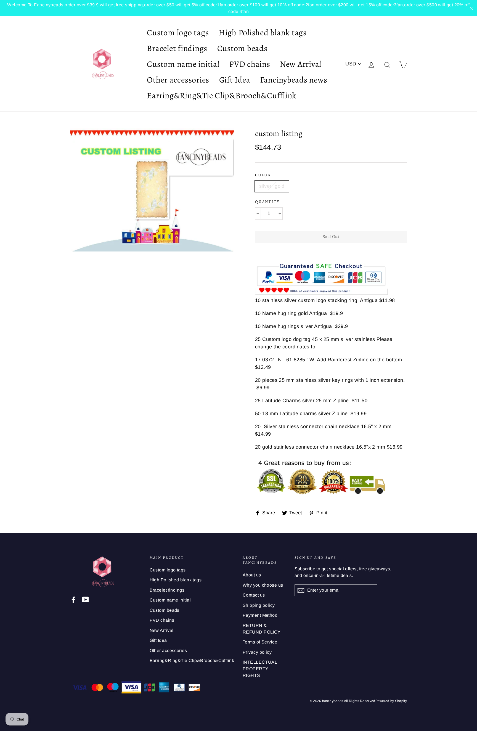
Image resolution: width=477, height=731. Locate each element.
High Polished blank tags (263, 32)
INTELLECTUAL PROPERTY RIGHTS (260, 669)
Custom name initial (183, 64)
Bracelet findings (177, 48)
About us (252, 575)
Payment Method (260, 615)
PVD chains (249, 64)
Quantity (267, 201)
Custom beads (242, 48)
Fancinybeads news (293, 79)
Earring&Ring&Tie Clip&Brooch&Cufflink (221, 95)
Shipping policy (259, 605)
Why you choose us (263, 585)
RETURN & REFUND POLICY (262, 628)
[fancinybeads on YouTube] (85, 599)
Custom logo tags (178, 32)
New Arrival (300, 64)
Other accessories (178, 79)
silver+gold (272, 186)
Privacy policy (257, 652)
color (263, 175)
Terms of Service (260, 642)
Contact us (254, 595)
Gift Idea (234, 79)
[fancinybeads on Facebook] (73, 599)
